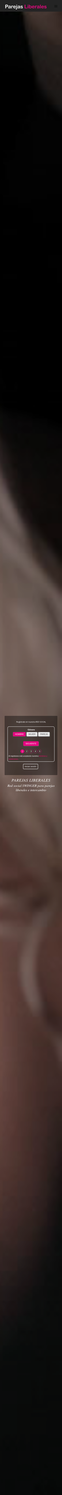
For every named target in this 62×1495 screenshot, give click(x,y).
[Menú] (55, 5)
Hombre (19, 734)
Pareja (44, 734)
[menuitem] (55, 5)
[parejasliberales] (26, 6)
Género (31, 729)
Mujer (32, 734)
